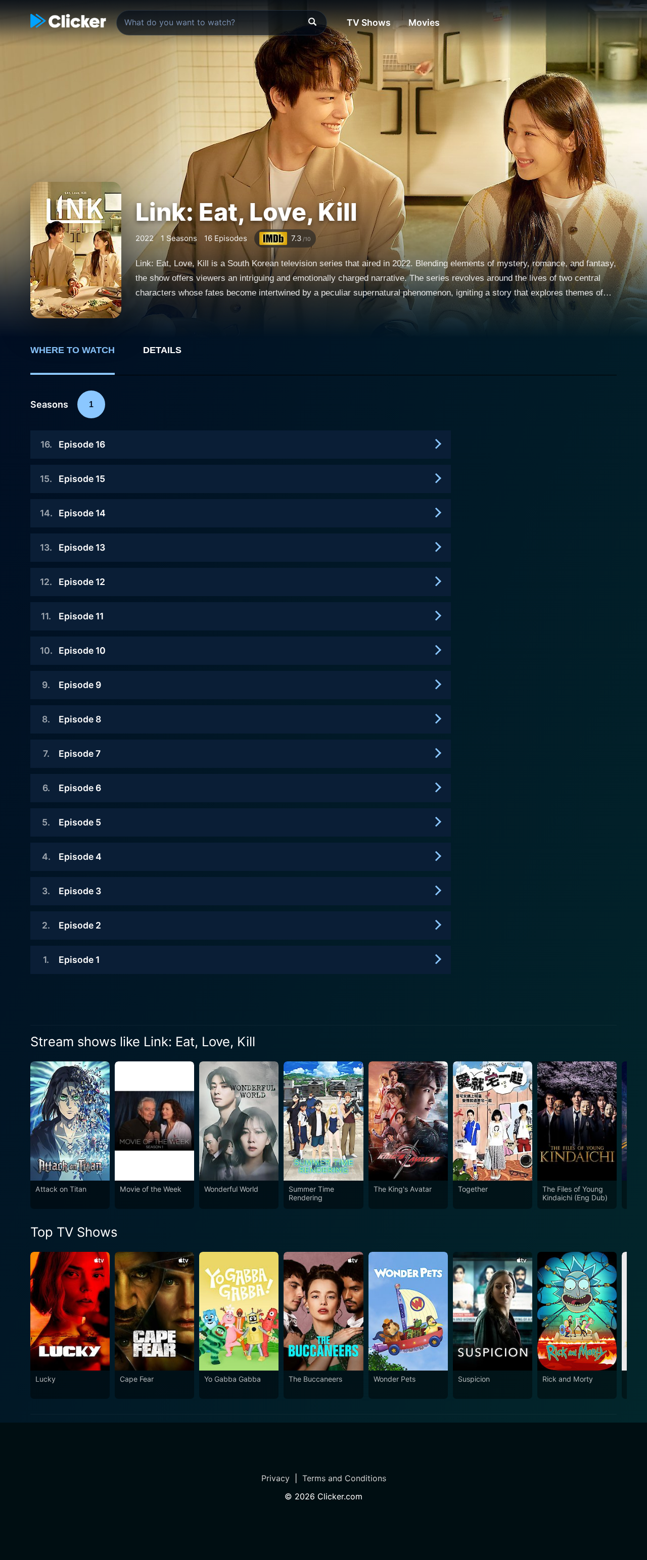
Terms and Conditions (344, 1478)
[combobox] (221, 22)
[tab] (79, 355)
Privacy (275, 1478)
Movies (424, 22)
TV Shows (369, 22)
